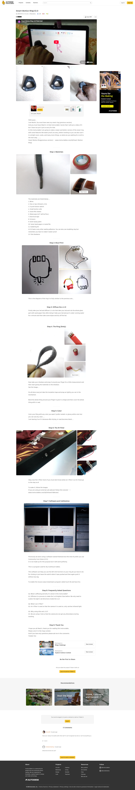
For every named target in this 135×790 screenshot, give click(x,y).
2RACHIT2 (20, 14)
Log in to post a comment (67, 757)
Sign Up (130, 3)
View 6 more (75, 375)
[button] (95, 17)
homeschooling (50, 747)
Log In (123, 3)
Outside (67, 772)
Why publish (84, 767)
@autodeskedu (106, 771)
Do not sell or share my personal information (81, 787)
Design (57, 772)
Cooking (67, 767)
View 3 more (83, 192)
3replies (45, 741)
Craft (57, 774)
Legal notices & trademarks (101, 787)
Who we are (84, 776)
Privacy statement (54, 787)
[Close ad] (119, 72)
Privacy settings (64, 787)
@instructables (106, 767)
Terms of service (43, 787)
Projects (21, 3)
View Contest (89, 644)
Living (66, 770)
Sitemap (83, 774)
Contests (28, 3)
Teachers (35, 3)
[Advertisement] (110, 92)
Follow (40, 110)
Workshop (58, 770)
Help (82, 772)
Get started (84, 770)
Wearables (33, 14)
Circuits (26, 14)
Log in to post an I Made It (67, 671)
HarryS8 (48, 732)
